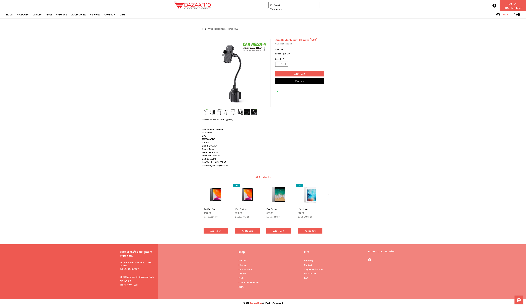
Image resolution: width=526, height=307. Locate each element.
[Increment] (286, 64)
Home (205, 28)
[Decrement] (277, 64)
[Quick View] (215, 194)
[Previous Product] (197, 194)
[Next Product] (328, 194)
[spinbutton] (281, 64)
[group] (263, 210)
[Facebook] (494, 6)
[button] (23, 15)
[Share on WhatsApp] (277, 91)
